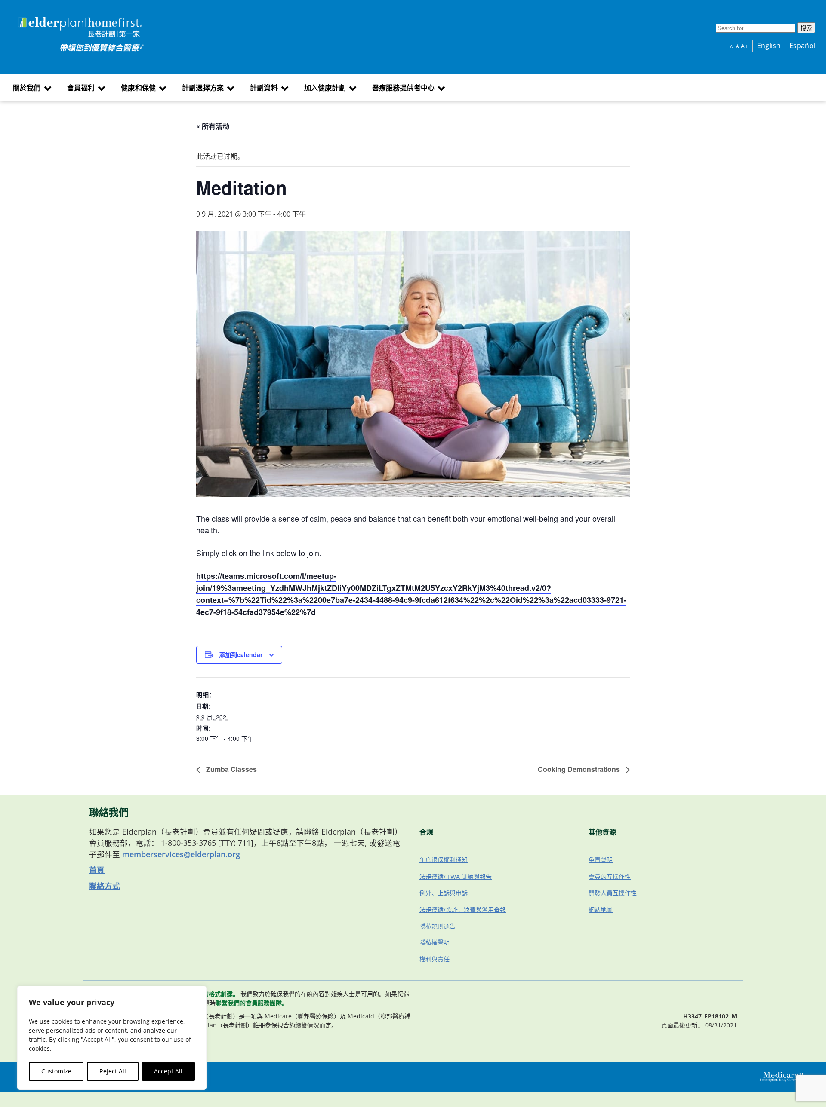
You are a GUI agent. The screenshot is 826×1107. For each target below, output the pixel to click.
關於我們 (27, 87)
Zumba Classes (230, 769)
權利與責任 (434, 959)
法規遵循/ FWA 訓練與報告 (455, 876)
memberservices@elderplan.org (181, 854)
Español (802, 45)
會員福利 (81, 87)
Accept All (168, 1071)
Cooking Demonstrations (580, 769)
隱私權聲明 (434, 942)
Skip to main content (39, 18)
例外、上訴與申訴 (443, 893)
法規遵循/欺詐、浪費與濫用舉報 (462, 909)
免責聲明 (601, 860)
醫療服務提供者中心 (403, 87)
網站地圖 (601, 909)
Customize (56, 1071)
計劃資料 (264, 87)
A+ (744, 46)
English (768, 45)
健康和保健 (138, 87)
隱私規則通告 (437, 926)
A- (732, 46)
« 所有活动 (212, 126)
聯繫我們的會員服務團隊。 (252, 1003)
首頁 (97, 870)
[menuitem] (31, 87)
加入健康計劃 (325, 87)
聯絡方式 (104, 886)
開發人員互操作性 (613, 893)
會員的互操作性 (610, 876)
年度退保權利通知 (443, 860)
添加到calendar (240, 654)
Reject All (112, 1071)
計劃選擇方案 (203, 87)
